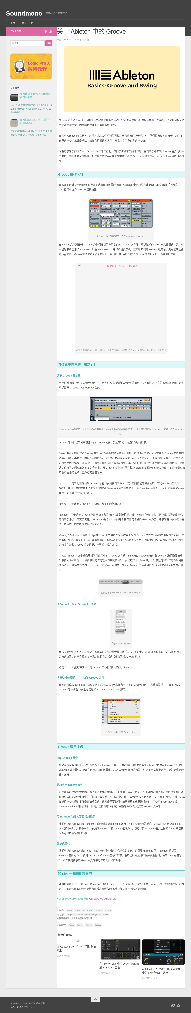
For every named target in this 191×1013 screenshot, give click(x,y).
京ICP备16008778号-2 (21, 1006)
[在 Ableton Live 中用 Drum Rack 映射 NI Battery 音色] (120, 949)
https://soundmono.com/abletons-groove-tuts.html (88, 915)
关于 (32, 23)
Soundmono (24, 13)
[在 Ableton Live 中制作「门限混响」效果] (78, 940)
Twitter (80, 925)
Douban (98, 925)
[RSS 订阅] (50, 31)
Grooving (98, 910)
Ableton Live (79, 910)
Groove (89, 910)
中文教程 (108, 910)
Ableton (110, 898)
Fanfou (89, 925)
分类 (21, 23)
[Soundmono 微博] (45, 31)
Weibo (71, 925)
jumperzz (67, 39)
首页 (12, 23)
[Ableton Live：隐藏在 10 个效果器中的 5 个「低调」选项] (163, 952)
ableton (69, 910)
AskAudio (95, 898)
